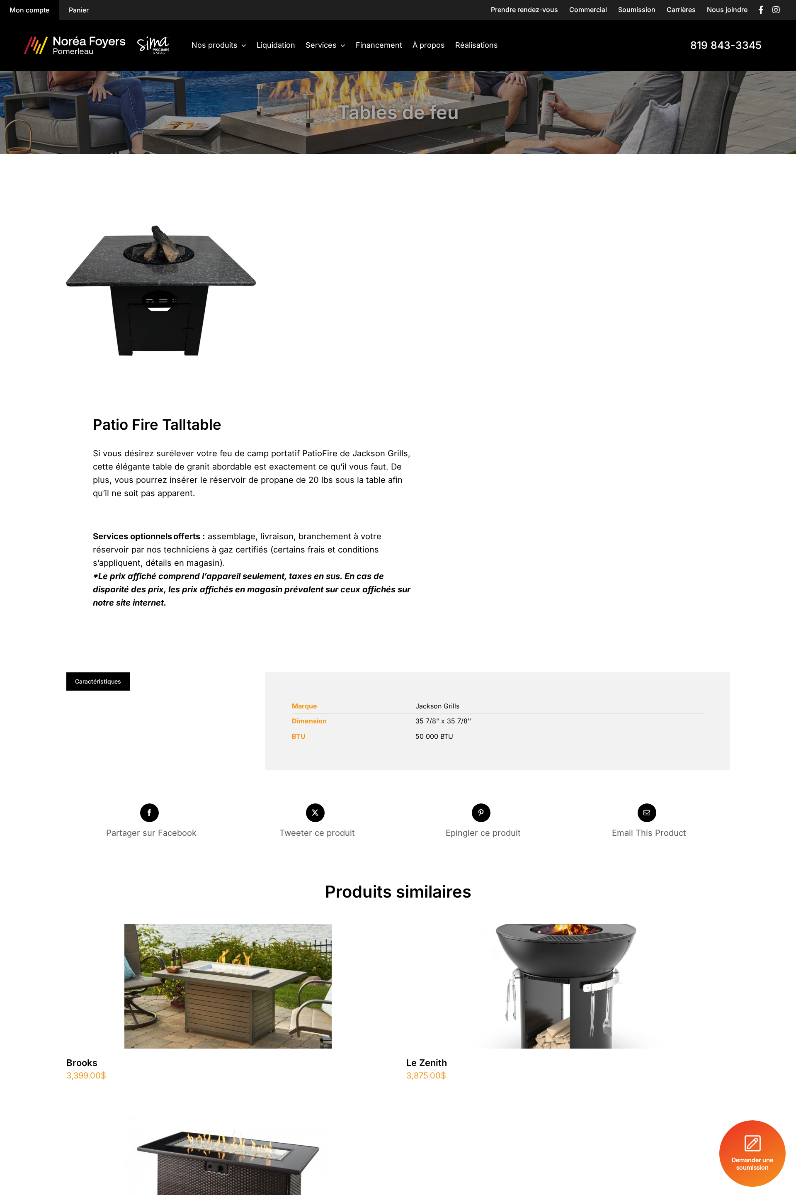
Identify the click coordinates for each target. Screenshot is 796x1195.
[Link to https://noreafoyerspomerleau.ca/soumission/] (752, 1153)
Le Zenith (426, 1062)
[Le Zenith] (568, 931)
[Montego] (228, 1122)
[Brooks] (228, 931)
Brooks (81, 1062)
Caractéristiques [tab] (98, 681)
